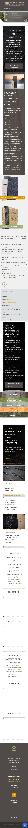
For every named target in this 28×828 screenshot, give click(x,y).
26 (13, 618)
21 (7, 618)
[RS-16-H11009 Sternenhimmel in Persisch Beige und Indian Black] (14, 627)
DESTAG (18, 669)
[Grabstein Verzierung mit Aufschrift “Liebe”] (13, 545)
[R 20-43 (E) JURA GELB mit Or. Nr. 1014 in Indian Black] (14, 688)
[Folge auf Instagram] (14, 795)
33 (22, 618)
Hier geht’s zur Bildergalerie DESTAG (11, 226)
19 (4, 618)
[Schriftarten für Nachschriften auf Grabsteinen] (14, 480)
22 (8, 618)
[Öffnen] (24, 825)
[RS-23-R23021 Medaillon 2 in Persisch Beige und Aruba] (14, 597)
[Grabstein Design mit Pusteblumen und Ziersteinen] (14, 496)
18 (3, 618)
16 (22, 616)
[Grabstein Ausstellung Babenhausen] (12, 529)
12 (17, 616)
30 (18, 618)
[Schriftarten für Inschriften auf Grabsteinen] (13, 494)
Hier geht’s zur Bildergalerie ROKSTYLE (12, 197)
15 (21, 616)
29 (17, 618)
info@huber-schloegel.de (14, 781)
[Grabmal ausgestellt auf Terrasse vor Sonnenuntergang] (14, 495)
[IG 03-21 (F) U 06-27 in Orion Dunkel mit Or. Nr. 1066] (14, 718)
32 (21, 618)
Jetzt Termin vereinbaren (14, 66)
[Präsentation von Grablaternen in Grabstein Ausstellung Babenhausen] (14, 547)
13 (18, 616)
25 (12, 618)
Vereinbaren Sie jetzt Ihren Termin (13, 385)
